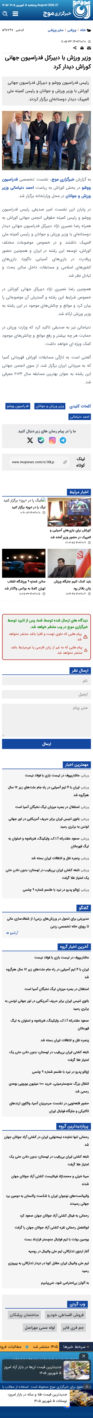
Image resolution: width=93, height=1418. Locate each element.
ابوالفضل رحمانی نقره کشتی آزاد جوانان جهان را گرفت (52, 1227)
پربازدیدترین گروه (73, 1126)
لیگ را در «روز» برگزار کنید (28, 507)
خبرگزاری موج (63, 179)
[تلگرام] (63, 440)
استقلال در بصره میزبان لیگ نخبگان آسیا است (57, 989)
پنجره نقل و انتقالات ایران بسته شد (65, 1040)
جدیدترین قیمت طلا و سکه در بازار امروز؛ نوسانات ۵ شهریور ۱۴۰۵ (37, 1398)
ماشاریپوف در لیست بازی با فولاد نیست (61, 957)
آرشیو (14, 933)
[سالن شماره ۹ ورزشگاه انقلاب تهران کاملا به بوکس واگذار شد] (23, 563)
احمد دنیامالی (22, 187)
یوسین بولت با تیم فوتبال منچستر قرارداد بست (56, 1239)
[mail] (89, 49)
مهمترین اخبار (76, 764)
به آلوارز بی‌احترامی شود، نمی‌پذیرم (65, 1283)
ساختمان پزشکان (24, 1315)
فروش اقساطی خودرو (65, 1315)
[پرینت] (82, 49)
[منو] (15, 14)
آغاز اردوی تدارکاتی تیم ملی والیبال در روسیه (58, 1251)
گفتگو (83, 908)
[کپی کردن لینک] (39, 462)
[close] (83, 1356)
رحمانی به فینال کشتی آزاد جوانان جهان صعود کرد (54, 1215)
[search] (5, 14)
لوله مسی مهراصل (40, 1327)
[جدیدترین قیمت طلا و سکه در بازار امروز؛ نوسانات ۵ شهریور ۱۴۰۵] (81, 1398)
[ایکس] (30, 440)
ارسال (46, 744)
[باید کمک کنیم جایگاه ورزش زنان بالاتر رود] (69, 563)
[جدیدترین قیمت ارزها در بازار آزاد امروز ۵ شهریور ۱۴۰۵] (76, 1370)
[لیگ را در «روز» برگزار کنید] (23, 501)
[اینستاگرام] (52, 440)
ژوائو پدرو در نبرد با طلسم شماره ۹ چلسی (60, 1072)
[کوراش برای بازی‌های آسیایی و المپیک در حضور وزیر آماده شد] (69, 512)
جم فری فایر (73, 1327)
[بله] (41, 440)
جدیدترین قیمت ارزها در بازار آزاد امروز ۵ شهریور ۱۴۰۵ (32, 1370)
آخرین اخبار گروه (74, 946)
